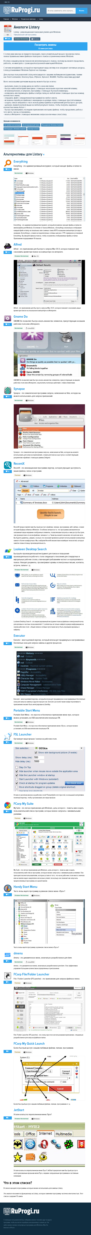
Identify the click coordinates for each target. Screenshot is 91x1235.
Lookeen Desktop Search (30, 549)
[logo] (22, 11)
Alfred (18, 244)
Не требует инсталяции (12, 125)
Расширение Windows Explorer (52, 125)
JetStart (19, 1110)
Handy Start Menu (25, 887)
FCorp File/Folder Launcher (31, 974)
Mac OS (7, 2)
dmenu (18, 953)
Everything (21, 162)
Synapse (19, 389)
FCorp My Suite (24, 804)
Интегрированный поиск (31, 125)
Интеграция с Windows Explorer (15, 129)
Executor (19, 636)
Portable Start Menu (27, 710)
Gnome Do (21, 317)
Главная (6, 19)
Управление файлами (28, 19)
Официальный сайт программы (25, 35)
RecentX (19, 464)
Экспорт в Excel (33, 129)
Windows (15, 19)
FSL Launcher (23, 734)
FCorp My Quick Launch (29, 1044)
